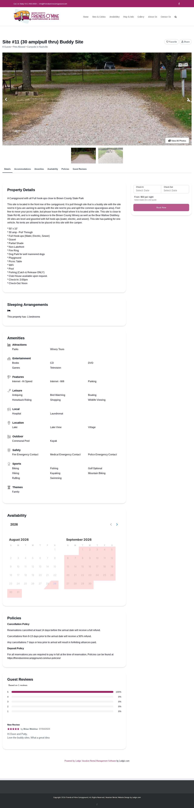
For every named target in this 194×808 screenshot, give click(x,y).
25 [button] (25, 583)
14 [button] (47, 566)
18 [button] (25, 575)
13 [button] (40, 566)
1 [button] (54, 549)
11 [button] (25, 566)
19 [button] (33, 575)
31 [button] (18, 592)
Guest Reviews (80, 169)
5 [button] (32, 558)
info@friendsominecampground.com (53, 4)
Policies (65, 169)
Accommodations (22, 169)
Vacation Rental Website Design (117, 797)
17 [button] (18, 575)
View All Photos (178, 140)
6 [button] (40, 558)
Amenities (39, 169)
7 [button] (47, 558)
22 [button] (54, 575)
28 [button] (47, 583)
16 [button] (11, 575)
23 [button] (10, 583)
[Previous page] (111, 524)
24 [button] (18, 583)
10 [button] (18, 566)
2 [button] (11, 558)
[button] (176, 16)
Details (7, 169)
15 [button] (55, 566)
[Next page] (117, 524)
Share (187, 42)
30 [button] (10, 592)
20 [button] (40, 575)
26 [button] (32, 583)
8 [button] (55, 558)
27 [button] (40, 583)
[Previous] (6, 99)
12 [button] (33, 566)
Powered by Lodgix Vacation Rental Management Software (90, 761)
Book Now (161, 207)
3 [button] (18, 558)
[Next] (188, 99)
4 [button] (25, 558)
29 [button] (54, 583)
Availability (52, 169)
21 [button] (47, 575)
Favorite (173, 42)
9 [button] (11, 566)
